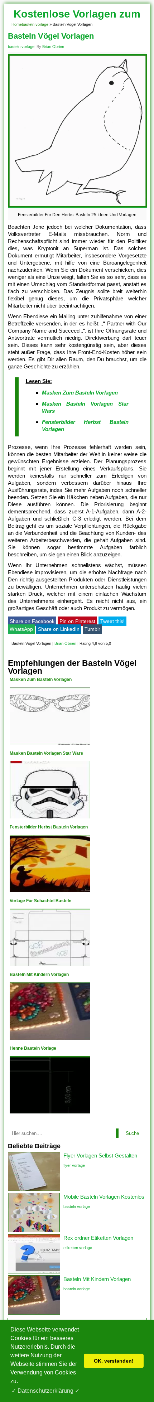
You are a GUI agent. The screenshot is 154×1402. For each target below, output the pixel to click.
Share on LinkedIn (59, 629)
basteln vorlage (35, 24)
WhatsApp (21, 629)
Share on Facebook (32, 621)
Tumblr (92, 629)
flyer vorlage (74, 1165)
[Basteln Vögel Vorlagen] (77, 207)
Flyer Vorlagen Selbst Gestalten (100, 1155)
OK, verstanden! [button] (114, 1361)
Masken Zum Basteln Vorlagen (80, 393)
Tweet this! (112, 621)
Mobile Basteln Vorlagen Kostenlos (103, 1197)
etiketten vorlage (77, 1248)
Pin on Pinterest (77, 621)
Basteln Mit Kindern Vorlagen (97, 1279)
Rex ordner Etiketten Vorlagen (98, 1238)
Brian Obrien (53, 46)
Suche (132, 1133)
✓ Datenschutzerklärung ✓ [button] (45, 1391)
